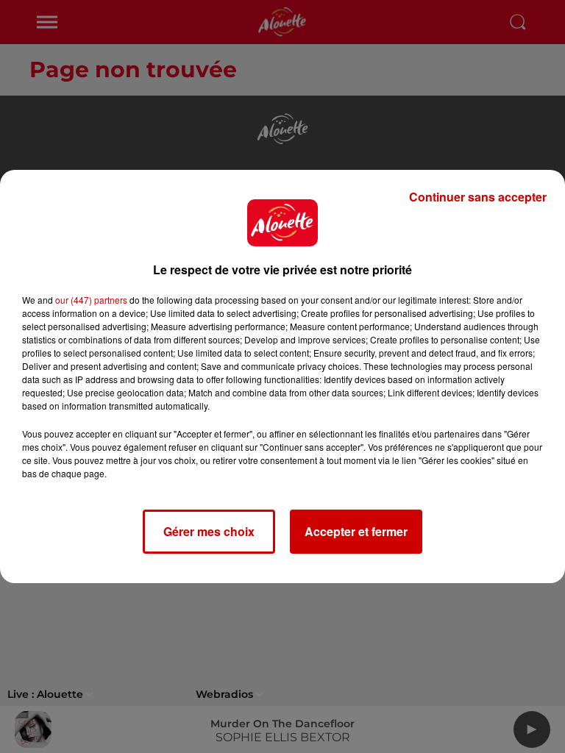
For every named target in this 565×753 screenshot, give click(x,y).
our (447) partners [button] (91, 299)
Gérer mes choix (209, 531)
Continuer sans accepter (478, 196)
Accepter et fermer (356, 531)
